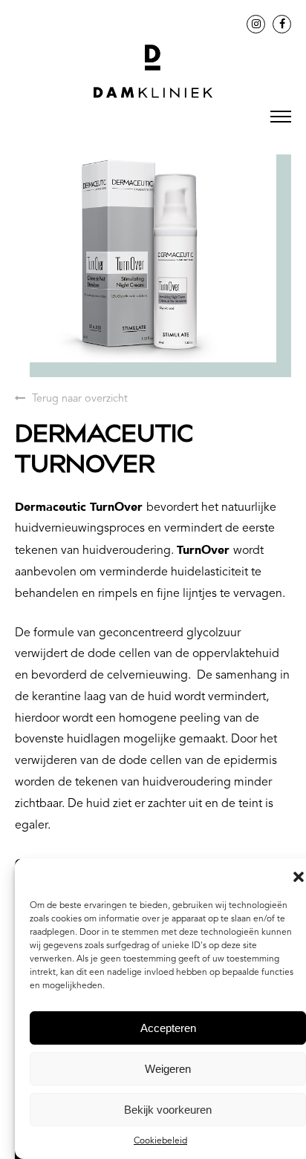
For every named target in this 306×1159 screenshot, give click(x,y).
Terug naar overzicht (78, 399)
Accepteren (168, 1028)
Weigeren (168, 1068)
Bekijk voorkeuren (168, 1109)
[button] (298, 876)
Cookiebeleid (160, 1141)
